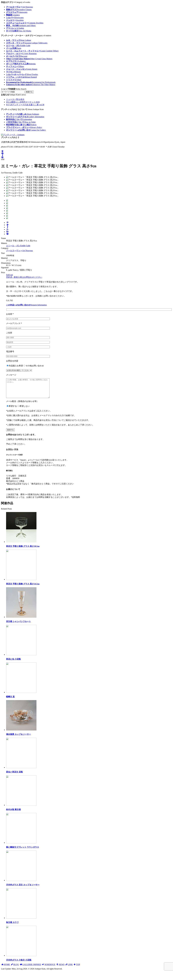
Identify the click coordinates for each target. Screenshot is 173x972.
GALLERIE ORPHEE (31, 964)
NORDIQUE (49, 964)
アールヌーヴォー (19, 250)
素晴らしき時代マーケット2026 (23, 102)
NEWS (61, 964)
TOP (78, 964)
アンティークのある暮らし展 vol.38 (25, 105)
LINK (70, 964)
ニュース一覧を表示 (15, 99)
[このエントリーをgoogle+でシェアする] (7, 229)
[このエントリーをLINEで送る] (7, 234)
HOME (7, 964)
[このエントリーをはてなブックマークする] (7, 232)
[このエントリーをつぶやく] (7, 225)
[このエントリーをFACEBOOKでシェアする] (7, 227)
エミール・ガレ (18, 246)
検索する (29, 92)
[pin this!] (7, 223)
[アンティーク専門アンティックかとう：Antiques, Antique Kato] (12, 135)
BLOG (16, 964)
